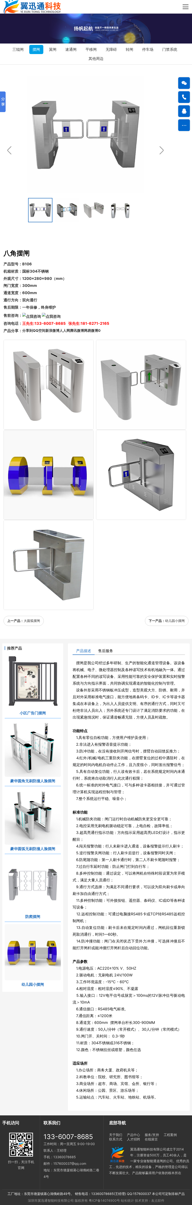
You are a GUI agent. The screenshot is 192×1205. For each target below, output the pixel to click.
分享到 (27, 330)
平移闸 (91, 49)
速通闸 (71, 49)
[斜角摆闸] (141, 475)
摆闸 (36, 49)
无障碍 (111, 49)
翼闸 (52, 49)
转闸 (129, 49)
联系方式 (115, 1139)
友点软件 (157, 1200)
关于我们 (115, 1135)
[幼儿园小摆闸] (49, 475)
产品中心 (133, 1135)
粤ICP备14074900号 (104, 1200)
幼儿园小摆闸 (175, 621)
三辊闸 (18, 49)
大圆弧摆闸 (32, 621)
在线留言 (151, 1139)
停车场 (147, 49)
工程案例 (170, 1135)
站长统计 (127, 1200)
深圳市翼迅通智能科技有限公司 (51, 1200)
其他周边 (96, 58)
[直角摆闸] (49, 565)
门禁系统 (169, 49)
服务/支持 (152, 1135)
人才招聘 (133, 1139)
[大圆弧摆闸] (141, 385)
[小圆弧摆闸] (49, 385)
